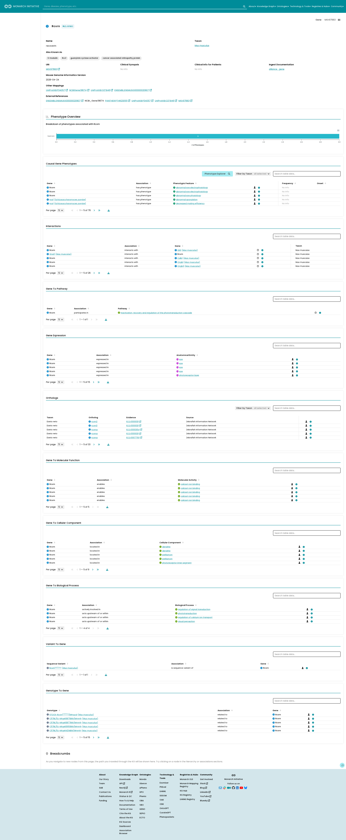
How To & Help (126, 800)
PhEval (163, 787)
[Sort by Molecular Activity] (198, 479)
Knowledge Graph (266, 6)
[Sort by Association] (150, 183)
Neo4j (122, 787)
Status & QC (125, 796)
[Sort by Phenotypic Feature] (195, 183)
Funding (103, 800)
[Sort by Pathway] (128, 308)
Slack (203, 783)
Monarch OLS (186, 779)
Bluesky (204, 800)
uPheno (143, 787)
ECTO (142, 817)
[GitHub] (233, 787)
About (252, 6)
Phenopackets (167, 817)
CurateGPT (165, 812)
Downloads (125, 779)
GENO (142, 809)
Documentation (127, 805)
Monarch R (125, 792)
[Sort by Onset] (325, 183)
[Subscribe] (220, 787)
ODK (162, 804)
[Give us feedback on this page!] (342, 765)
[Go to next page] (93, 210)
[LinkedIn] (237, 787)
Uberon (143, 783)
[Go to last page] (99, 210)
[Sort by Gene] (54, 183)
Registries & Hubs (321, 6)
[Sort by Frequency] (294, 183)
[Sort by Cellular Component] (182, 542)
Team (102, 783)
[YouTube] (241, 787)
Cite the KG (125, 813)
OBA (141, 800)
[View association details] (258, 187)
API (121, 783)
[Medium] (229, 787)
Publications (105, 796)
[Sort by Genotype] (59, 710)
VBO (141, 805)
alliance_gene (276, 69)
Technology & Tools (300, 6)
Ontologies (283, 6)
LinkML (163, 791)
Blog (202, 787)
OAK (162, 799)
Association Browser (125, 832)
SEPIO (142, 813)
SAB (101, 787)
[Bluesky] (245, 787)
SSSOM (163, 795)
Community (337, 6)
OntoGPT (164, 808)
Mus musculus (202, 45)
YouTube (204, 796)
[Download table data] (108, 210)
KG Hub (183, 790)
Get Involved (206, 779)
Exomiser (164, 782)
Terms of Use (125, 809)
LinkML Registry (187, 799)
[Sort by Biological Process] (195, 605)
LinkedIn (204, 792)
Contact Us (105, 792)
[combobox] (145, 6)
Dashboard (125, 826)
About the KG (126, 817)
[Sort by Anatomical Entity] (196, 355)
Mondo (143, 779)
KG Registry (186, 795)
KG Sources (125, 822)
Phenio (142, 796)
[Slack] (224, 787)
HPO (141, 792)
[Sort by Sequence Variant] (67, 663)
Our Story (104, 779)
